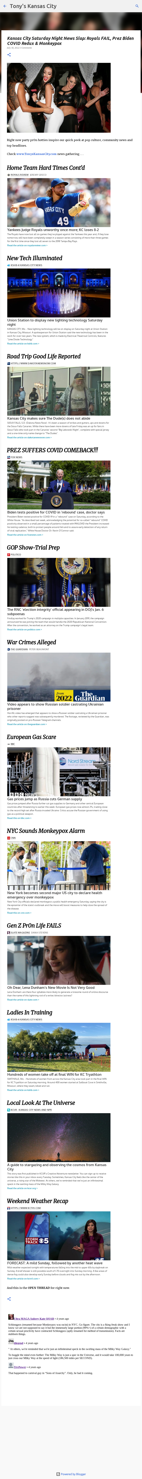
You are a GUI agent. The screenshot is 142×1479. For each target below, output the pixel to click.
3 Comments (26, 47)
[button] (9, 55)
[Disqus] (71, 1356)
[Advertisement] (71, 1439)
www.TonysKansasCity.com (36, 154)
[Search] (137, 6)
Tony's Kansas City (33, 6)
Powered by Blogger (73, 1474)
